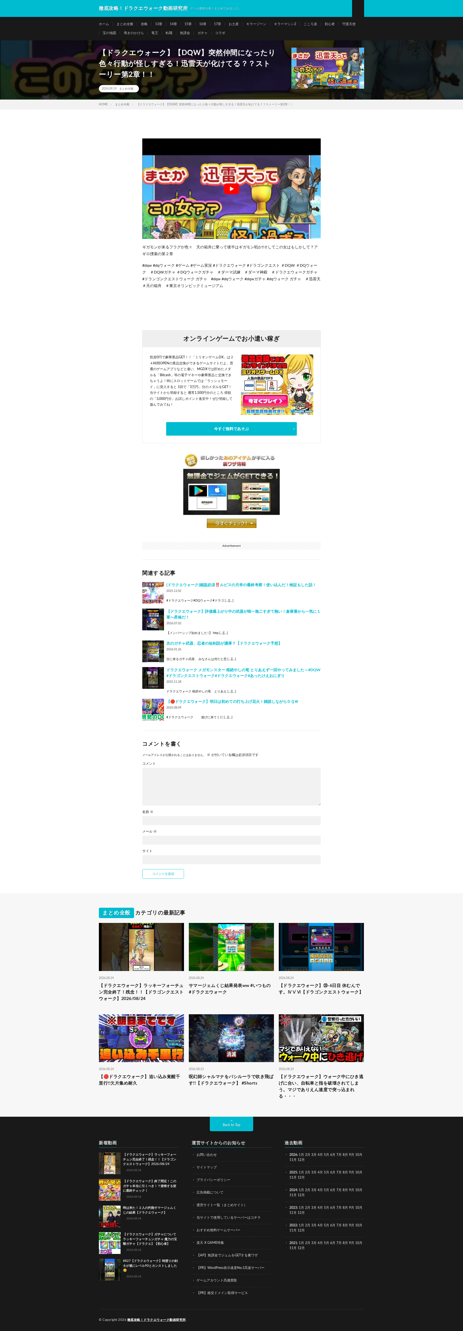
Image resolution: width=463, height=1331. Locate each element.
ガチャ (202, 33)
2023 (293, 1207)
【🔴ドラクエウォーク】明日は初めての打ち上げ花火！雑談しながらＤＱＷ (232, 702)
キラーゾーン (256, 24)
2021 (293, 1243)
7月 (339, 1155)
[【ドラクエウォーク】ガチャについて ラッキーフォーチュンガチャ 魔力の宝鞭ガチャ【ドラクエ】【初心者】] (110, 1243)
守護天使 (349, 24)
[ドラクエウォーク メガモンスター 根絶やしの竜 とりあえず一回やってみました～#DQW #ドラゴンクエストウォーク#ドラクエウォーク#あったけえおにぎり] (153, 678)
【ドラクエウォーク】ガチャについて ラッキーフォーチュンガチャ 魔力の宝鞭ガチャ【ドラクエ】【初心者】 (150, 1239)
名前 (147, 812)
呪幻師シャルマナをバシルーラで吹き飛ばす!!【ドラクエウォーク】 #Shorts (231, 1080)
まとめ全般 (124, 24)
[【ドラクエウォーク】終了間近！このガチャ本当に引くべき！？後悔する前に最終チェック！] (110, 1190)
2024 (293, 1190)
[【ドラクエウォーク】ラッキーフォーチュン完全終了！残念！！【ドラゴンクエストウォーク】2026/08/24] (110, 1163)
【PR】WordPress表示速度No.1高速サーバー (231, 1268)
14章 (173, 24)
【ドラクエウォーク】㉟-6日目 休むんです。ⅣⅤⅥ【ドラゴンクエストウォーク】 (321, 989)
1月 (301, 1155)
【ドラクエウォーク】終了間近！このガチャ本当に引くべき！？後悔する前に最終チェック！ (149, 1186)
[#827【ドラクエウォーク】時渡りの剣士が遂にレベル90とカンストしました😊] (110, 1270)
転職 (169, 33)
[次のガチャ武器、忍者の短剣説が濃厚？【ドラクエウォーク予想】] (153, 651)
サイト (147, 851)
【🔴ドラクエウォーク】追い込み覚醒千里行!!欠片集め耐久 (139, 1080)
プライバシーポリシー (213, 1180)
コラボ (220, 33)
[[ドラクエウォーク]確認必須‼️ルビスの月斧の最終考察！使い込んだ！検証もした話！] (153, 593)
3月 (314, 1155)
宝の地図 (109, 33)
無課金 (185, 33)
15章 (188, 24)
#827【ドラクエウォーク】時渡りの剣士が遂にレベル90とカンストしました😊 (150, 1265)
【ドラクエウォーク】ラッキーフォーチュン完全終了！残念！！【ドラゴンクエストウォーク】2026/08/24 (141, 992)
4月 (320, 1155)
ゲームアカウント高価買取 (217, 1280)
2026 (293, 1155)
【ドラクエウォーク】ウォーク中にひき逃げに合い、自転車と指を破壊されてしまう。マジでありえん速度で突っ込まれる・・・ (321, 1087)
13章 (158, 24)
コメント (149, 763)
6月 (332, 1155)
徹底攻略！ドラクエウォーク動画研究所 (156, 1320)
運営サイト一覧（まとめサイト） (222, 1205)
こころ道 (310, 24)
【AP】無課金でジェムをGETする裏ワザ (227, 1255)
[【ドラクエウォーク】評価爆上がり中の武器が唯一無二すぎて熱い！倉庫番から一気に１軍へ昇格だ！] (153, 619)
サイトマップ (207, 1167)
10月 (358, 1172)
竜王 (154, 33)
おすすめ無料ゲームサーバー (218, 1230)
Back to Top (231, 1125)
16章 (202, 24)
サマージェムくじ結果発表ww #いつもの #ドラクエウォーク (230, 989)
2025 (293, 1172)
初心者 (330, 24)
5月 (326, 1155)
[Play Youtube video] (231, 188)
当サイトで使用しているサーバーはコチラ (229, 1217)
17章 (217, 24)
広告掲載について (210, 1192)
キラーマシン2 (285, 24)
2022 (293, 1225)
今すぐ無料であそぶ (231, 429)
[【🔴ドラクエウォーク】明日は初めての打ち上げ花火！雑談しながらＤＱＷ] (153, 709)
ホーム (104, 24)
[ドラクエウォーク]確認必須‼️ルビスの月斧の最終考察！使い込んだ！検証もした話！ (241, 585)
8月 (345, 1155)
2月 (307, 1155)
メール (149, 831)
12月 (301, 1177)
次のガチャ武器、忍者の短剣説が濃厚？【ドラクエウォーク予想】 (224, 643)
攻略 (144, 24)
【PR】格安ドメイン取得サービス (222, 1293)
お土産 (234, 24)
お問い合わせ (207, 1155)
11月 (293, 1177)
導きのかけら (134, 33)
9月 (351, 1172)
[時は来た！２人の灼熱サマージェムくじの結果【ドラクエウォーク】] (110, 1216)
